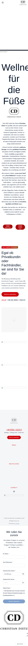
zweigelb (17, 523)
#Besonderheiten (14, 380)
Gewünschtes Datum (9, 571)
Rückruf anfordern (10, 294)
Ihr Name (6, 553)
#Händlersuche (14, 357)
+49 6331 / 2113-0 (14, 430)
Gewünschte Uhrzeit (8, 579)
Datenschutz (6, 588)
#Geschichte (14, 403)
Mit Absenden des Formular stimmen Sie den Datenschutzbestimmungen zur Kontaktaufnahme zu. (14, 593)
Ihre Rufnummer (7, 562)
